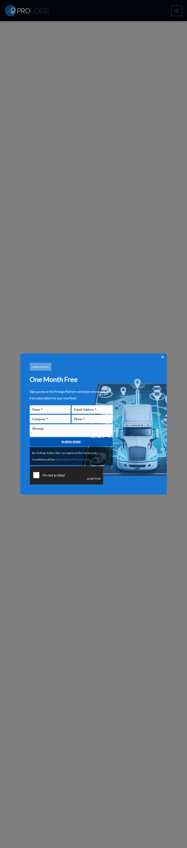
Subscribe (71, 442)
